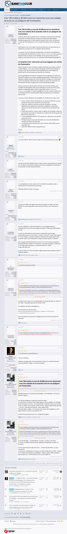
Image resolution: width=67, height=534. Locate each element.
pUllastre (11, 288)
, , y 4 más (29, 255)
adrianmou (10, 268)
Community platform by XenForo (26, 524)
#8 (61, 280)
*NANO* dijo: (22, 262)
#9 (61, 327)
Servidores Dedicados (11, 528)
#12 (61, 421)
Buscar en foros (18, 12)
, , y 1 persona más (31, 132)
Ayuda (58, 521)
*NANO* (7, 23)
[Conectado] (11, 266)
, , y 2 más (30, 219)
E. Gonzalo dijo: (23, 283)
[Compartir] (59, 26)
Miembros (33, 9)
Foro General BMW (23, 474)
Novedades (14, 9)
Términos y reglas (40, 521)
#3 (61, 160)
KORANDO (11, 509)
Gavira (10, 485)
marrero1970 (56, 479)
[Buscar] (61, 9)
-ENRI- (11, 190)
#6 (61, 223)
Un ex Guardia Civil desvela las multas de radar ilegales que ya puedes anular (22, 506)
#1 (61, 26)
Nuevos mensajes (8, 12)
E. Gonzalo (11, 232)
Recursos (23, 9)
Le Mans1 (11, 210)
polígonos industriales (46, 54)
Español (13, 521)
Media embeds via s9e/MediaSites (47, 524)
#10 (61, 347)
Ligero (7, 521)
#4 (61, 181)
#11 (61, 374)
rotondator (56, 497)
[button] (19, 9)
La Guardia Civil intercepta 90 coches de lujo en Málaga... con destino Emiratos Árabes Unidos (23, 498)
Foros (7, 9)
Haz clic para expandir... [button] (40, 296)
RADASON (56, 490)
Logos (11, 169)
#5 (61, 201)
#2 (61, 137)
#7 (61, 259)
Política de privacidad (51, 521)
